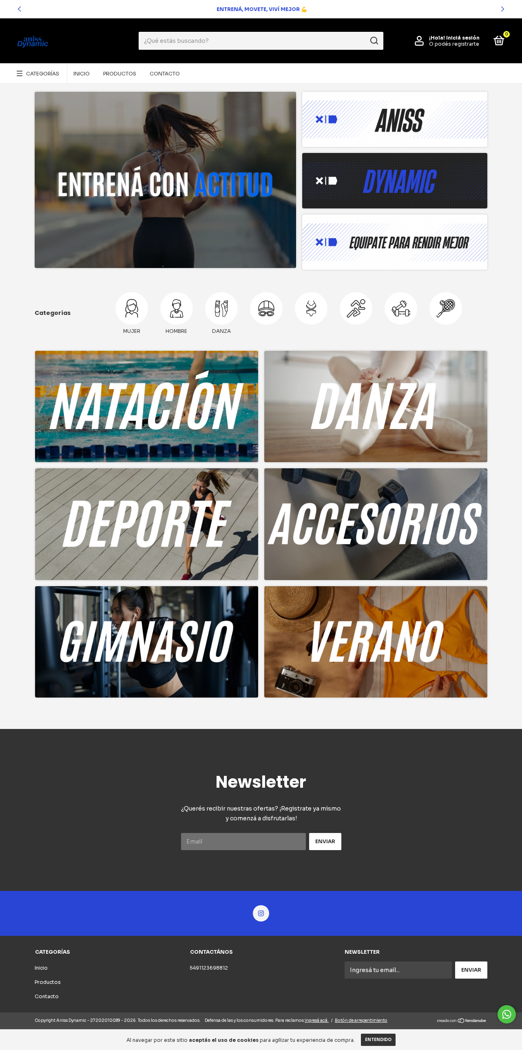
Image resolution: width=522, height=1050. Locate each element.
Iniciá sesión (463, 38)
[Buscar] (373, 40)
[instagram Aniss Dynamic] (261, 913)
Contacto (165, 74)
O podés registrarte (454, 44)
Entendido (378, 1039)
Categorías (42, 74)
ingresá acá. (317, 1020)
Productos (119, 74)
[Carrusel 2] (375, 407)
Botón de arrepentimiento (361, 1020)
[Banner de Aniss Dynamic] (165, 180)
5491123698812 (209, 968)
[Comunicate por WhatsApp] (507, 1014)
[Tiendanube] (461, 1021)
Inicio (81, 74)
